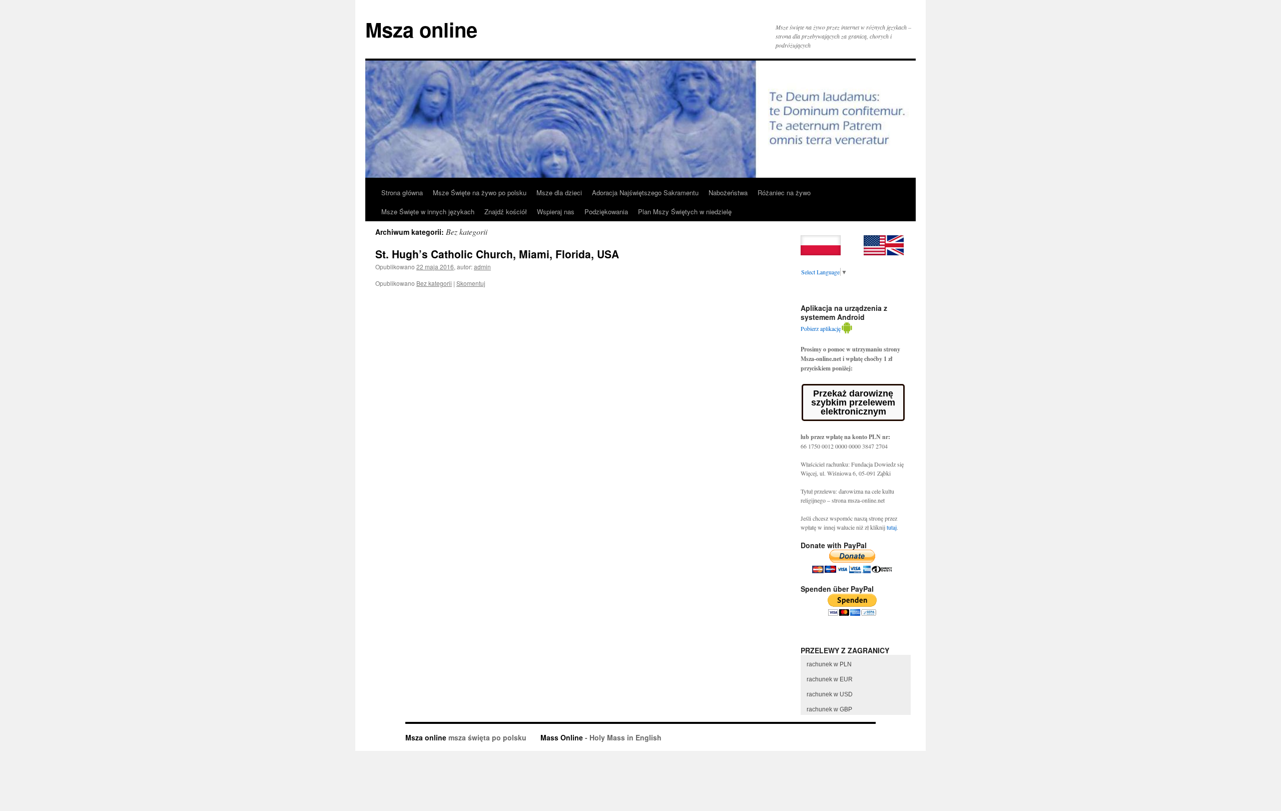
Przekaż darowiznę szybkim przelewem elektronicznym (853, 402)
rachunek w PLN (829, 664)
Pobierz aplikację (821, 328)
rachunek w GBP (829, 709)
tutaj (892, 527)
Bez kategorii (434, 283)
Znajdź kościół (505, 211)
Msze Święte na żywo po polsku (479, 192)
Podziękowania (606, 211)
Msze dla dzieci (559, 192)
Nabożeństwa (728, 192)
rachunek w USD (830, 694)
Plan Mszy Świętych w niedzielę (685, 211)
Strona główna (402, 192)
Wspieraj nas (555, 211)
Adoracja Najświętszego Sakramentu (645, 192)
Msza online (421, 29)
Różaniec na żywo (784, 192)
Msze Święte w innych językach (427, 211)
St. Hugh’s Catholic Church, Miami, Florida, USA (497, 253)
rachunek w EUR (830, 679)
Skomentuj (470, 283)
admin (482, 266)
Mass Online (561, 737)
